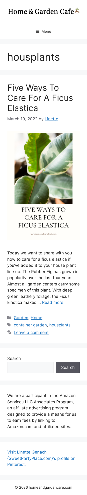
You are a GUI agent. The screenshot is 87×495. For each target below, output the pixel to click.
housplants (60, 325)
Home (36, 317)
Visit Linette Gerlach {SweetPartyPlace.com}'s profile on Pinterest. (41, 458)
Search (14, 358)
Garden (21, 317)
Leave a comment (31, 332)
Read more (52, 302)
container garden (30, 325)
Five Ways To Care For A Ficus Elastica (40, 97)
